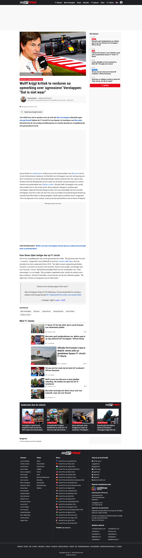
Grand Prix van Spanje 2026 (67, 499)
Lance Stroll (23, 504)
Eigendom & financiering (107, 546)
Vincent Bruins (32, 98)
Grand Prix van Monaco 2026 (67, 477)
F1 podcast (95, 3)
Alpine (38, 461)
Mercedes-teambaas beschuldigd (31, 79)
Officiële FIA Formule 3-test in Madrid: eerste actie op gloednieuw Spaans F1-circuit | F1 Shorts (106, 54)
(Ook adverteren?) (66, 527)
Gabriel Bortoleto (25, 512)
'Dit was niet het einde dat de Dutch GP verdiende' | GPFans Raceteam (104, 73)
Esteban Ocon (24, 499)
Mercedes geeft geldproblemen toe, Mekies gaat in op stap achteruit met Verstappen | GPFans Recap (105, 43)
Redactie (20, 546)
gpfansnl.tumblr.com (99, 480)
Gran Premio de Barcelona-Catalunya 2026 (71, 480)
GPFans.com (112, 531)
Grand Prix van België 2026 (67, 488)
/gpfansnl (96, 474)
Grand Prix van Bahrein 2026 (67, 504)
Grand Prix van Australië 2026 (67, 461)
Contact (34, 546)
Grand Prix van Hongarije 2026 (68, 491)
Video (103, 3)
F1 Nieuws (58, 3)
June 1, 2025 (60, 300)
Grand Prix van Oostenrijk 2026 (68, 482)
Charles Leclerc (48, 184)
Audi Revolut (40, 466)
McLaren (75, 173)
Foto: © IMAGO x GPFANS (28, 74)
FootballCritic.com (113, 528)
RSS (30, 546)
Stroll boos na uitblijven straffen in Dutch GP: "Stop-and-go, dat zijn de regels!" (106, 80)
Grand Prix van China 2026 (67, 464)
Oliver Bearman (24, 496)
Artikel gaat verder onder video (53, 203)
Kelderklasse (112, 537)
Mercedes (78, 120)
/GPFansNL (97, 469)
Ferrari (39, 472)
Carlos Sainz (24, 488)
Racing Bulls (40, 482)
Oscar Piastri (70, 311)
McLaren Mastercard (43, 477)
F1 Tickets (110, 3)
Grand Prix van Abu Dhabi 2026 (68, 523)
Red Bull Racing (41, 485)
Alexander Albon (25, 485)
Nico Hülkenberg (25, 515)
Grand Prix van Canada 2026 (67, 474)
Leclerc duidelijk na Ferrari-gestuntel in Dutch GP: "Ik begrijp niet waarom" (104, 63)
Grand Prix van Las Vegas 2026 (68, 518)
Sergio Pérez (24, 520)
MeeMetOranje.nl (113, 539)
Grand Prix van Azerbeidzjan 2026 (69, 501)
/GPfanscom (97, 461)
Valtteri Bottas (24, 518)
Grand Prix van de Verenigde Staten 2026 (71, 509)
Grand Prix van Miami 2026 (67, 472)
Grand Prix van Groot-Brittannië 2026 (70, 485)
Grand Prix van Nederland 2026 (68, 493)
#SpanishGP (54, 295)
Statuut (48, 546)
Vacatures (54, 546)
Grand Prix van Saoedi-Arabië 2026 (69, 469)
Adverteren (41, 546)
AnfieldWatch (96, 539)
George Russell (25, 120)
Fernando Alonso (25, 501)
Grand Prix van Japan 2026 (67, 466)
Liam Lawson (24, 480)
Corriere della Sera (65, 261)
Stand (79, 3)
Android (71, 546)
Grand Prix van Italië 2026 (66, 496)
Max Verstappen (69, 3)
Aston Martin (41, 464)
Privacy (26, 546)
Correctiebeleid (94, 546)
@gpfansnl (96, 466)
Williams (39, 488)
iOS (76, 546)
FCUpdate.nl (95, 531)
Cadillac (39, 469)
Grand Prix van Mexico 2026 (67, 512)
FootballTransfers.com (98, 528)
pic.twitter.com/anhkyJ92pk (70, 295)
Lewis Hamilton (25, 461)
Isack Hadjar (24, 477)
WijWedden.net (96, 537)
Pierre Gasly (23, 474)
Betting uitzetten (63, 546)
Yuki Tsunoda (24, 509)
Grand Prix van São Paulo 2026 (68, 515)
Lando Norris (37, 173)
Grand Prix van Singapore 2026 (68, 507)
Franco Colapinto (25, 472)
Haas (38, 474)
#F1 (47, 295)
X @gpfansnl (95, 464)
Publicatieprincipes (83, 546)
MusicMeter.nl (112, 534)
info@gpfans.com (97, 502)
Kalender (86, 3)
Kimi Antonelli (24, 491)
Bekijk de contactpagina (98, 520)
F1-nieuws (105, 85)
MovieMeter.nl (96, 534)
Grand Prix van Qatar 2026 (67, 520)
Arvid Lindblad (24, 507)
